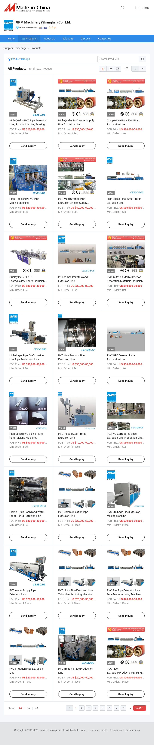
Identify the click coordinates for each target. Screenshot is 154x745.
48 (36, 708)
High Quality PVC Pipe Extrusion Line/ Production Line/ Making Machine (28, 124)
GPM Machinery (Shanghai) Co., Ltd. (43, 22)
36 (28, 708)
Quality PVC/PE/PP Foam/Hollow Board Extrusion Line (27, 281)
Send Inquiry (28, 145)
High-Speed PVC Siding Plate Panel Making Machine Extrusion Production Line (26, 437)
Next (138, 708)
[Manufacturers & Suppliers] (27, 7)
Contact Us (104, 38)
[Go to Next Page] (142, 68)
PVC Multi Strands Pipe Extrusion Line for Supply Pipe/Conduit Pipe (72, 202)
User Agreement (98, 729)
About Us (49, 38)
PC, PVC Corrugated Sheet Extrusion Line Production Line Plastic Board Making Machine (124, 437)
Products (31, 38)
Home (11, 38)
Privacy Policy (133, 729)
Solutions (67, 38)
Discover (86, 38)
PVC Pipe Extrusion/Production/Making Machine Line (124, 672)
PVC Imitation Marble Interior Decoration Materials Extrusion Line (125, 281)
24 (20, 708)
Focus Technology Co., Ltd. (52, 729)
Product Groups (20, 59)
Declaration (116, 729)
